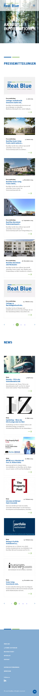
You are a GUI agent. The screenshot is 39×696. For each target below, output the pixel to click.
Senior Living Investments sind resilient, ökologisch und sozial (13, 583)
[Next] (34, 325)
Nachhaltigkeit (9, 652)
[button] (19, 85)
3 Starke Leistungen (10, 648)
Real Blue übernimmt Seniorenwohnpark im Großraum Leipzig (13, 223)
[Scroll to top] (35, 691)
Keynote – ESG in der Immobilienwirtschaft (13, 380)
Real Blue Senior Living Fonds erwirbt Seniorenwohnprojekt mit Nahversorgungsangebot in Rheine (14, 182)
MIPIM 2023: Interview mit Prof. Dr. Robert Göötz (15, 461)
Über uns (7, 644)
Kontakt (7, 659)
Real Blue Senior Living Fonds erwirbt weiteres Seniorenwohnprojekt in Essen (14, 142)
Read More (30, 111)
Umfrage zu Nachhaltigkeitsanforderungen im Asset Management (14, 304)
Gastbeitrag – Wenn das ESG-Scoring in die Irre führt (15, 421)
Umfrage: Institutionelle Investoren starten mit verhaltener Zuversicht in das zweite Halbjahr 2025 (16, 101)
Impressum (7, 671)
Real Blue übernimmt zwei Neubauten (13, 264)
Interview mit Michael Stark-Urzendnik (13, 502)
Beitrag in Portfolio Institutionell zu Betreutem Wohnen (12, 542)
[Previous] (5, 325)
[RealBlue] (11, 5)
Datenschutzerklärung (11, 667)
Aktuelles (7, 655)
